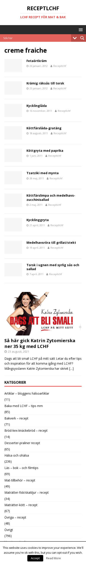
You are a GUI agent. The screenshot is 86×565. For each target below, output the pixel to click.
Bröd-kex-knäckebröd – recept (26, 430)
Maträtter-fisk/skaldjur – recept (26, 492)
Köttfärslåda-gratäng (44, 128)
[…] (71, 368)
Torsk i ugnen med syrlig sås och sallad (52, 267)
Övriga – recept (15, 517)
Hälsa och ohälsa (16, 455)
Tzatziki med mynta (42, 173)
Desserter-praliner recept (22, 443)
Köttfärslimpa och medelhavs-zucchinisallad (50, 197)
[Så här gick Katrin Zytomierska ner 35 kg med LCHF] (43, 333)
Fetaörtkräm (36, 61)
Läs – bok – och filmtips (21, 468)
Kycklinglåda (36, 106)
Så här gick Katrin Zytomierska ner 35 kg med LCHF (39, 343)
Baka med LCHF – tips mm (23, 406)
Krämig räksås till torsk (45, 83)
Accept (35, 558)
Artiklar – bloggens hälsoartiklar (26, 393)
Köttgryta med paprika (44, 150)
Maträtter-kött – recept (20, 505)
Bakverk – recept (16, 418)
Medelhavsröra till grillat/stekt (51, 242)
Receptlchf (59, 66)
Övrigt (8, 530)
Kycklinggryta (37, 220)
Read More (53, 558)
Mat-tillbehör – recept (19, 480)
